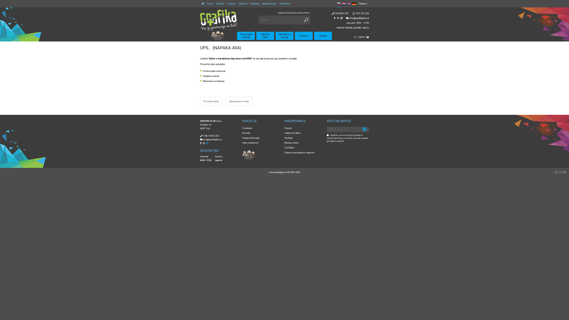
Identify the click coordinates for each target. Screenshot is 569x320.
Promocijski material (246, 36)
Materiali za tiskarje (285, 36)
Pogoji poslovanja (250, 138)
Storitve (303, 35)
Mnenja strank (269, 3)
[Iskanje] (306, 20)
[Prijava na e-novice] (364, 129)
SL (339, 3)
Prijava (363, 3)
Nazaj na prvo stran (239, 101)
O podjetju (247, 128)
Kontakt (220, 3)
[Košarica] (361, 37)
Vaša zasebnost (250, 142)
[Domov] (203, 3)
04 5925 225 (342, 13)
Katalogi (254, 3)
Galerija (323, 35)
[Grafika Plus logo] (218, 20)
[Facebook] (334, 18)
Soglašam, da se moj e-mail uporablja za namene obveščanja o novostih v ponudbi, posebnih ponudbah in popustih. (347, 138)
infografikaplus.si (359, 18)
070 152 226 (362, 13)
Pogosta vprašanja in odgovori (299, 152)
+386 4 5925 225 (211, 136)
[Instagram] (338, 18)
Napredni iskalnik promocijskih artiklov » (294, 13)
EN (349, 3)
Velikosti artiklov (292, 133)
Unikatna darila (265, 36)
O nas (210, 3)
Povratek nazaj (211, 101)
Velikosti (242, 3)
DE (354, 3)
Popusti (231, 3)
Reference (285, 3)
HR (344, 3)
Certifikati (289, 147)
